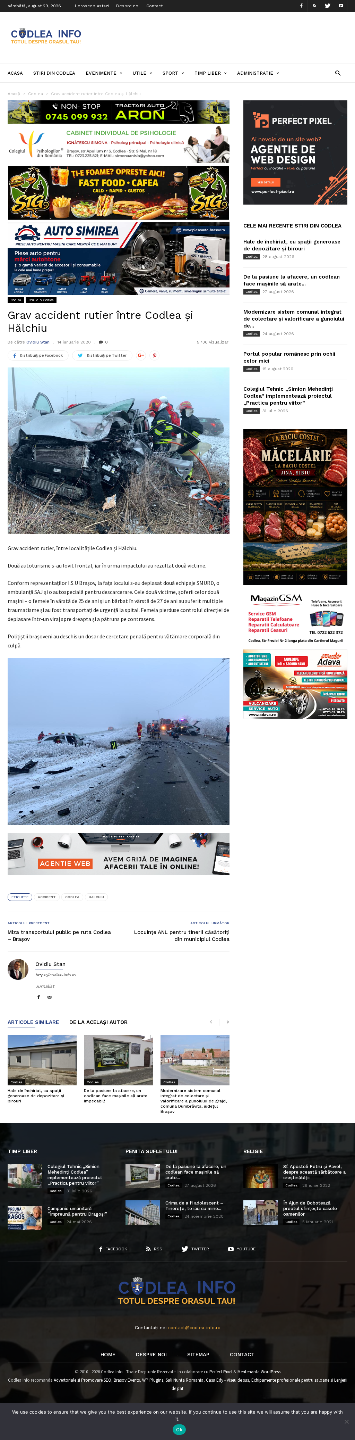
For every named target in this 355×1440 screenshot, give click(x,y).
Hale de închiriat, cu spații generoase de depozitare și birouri (36, 1095)
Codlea (15, 300)
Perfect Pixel (220, 1372)
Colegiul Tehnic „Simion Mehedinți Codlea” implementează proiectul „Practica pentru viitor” (288, 396)
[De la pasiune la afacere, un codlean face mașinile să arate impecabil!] (118, 1060)
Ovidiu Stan (38, 342)
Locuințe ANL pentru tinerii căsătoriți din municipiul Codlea (182, 935)
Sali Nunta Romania (185, 1380)
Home (108, 1354)
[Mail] (49, 997)
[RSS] (314, 6)
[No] (346, 1421)
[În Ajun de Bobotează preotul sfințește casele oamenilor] (260, 1212)
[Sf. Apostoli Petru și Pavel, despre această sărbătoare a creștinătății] (260, 1176)
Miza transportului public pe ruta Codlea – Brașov (59, 935)
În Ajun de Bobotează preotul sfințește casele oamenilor (310, 1208)
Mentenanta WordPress (258, 1372)
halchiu (96, 897)
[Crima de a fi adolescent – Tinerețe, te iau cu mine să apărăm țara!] (142, 1212)
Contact (154, 5)
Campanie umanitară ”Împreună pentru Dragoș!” (77, 1211)
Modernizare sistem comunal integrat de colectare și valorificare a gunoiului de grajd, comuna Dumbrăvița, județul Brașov (194, 1101)
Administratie (255, 73)
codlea (72, 897)
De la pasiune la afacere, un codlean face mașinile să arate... (195, 1172)
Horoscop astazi (92, 5)
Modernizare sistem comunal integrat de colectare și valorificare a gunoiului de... (293, 319)
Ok (179, 1429)
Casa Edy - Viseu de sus (227, 1380)
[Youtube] (340, 6)
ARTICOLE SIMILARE (33, 1022)
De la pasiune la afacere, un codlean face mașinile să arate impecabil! (115, 1095)
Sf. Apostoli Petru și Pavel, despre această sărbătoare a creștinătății (314, 1172)
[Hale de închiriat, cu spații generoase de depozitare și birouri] (42, 1060)
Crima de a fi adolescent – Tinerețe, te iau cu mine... (194, 1205)
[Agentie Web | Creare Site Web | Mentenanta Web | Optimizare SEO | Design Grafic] (119, 880)
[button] (337, 72)
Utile (139, 73)
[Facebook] (301, 6)
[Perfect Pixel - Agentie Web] (295, 203)
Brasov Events (127, 1380)
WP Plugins (152, 1380)
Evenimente (101, 73)
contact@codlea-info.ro (194, 1327)
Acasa (15, 73)
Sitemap (198, 1354)
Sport (170, 73)
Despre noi (127, 5)
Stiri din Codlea (54, 73)
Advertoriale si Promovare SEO (82, 1380)
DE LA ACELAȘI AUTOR (98, 1022)
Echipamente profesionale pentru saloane (290, 1380)
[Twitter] (327, 6)
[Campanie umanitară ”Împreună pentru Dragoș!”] (25, 1218)
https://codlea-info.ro (55, 975)
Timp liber (207, 73)
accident (47, 897)
